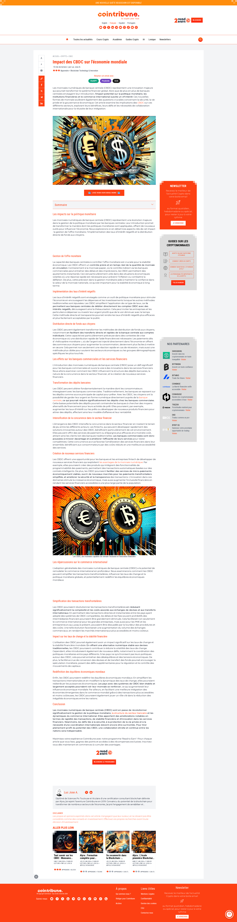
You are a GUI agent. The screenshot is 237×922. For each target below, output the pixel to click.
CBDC (71, 56)
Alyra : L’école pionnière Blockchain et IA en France (143, 856)
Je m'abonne (178, 223)
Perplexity (105, 81)
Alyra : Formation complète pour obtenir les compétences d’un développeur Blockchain (89, 856)
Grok (116, 81)
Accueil (56, 56)
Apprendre (65, 70)
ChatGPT (93, 81)
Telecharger (178, 283)
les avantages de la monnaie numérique (121, 462)
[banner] (104, 245)
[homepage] (62, 39)
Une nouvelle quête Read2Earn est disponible (119, 2)
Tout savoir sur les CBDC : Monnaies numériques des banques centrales (63, 856)
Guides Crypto (132, 39)
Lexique (152, 39)
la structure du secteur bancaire (129, 713)
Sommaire (61, 205)
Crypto (64, 56)
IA (144, 39)
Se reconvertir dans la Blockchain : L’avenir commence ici (116, 856)
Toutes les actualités (83, 39)
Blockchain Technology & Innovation (84, 70)
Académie (117, 39)
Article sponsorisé (87, 865)
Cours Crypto (103, 39)
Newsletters (165, 39)
